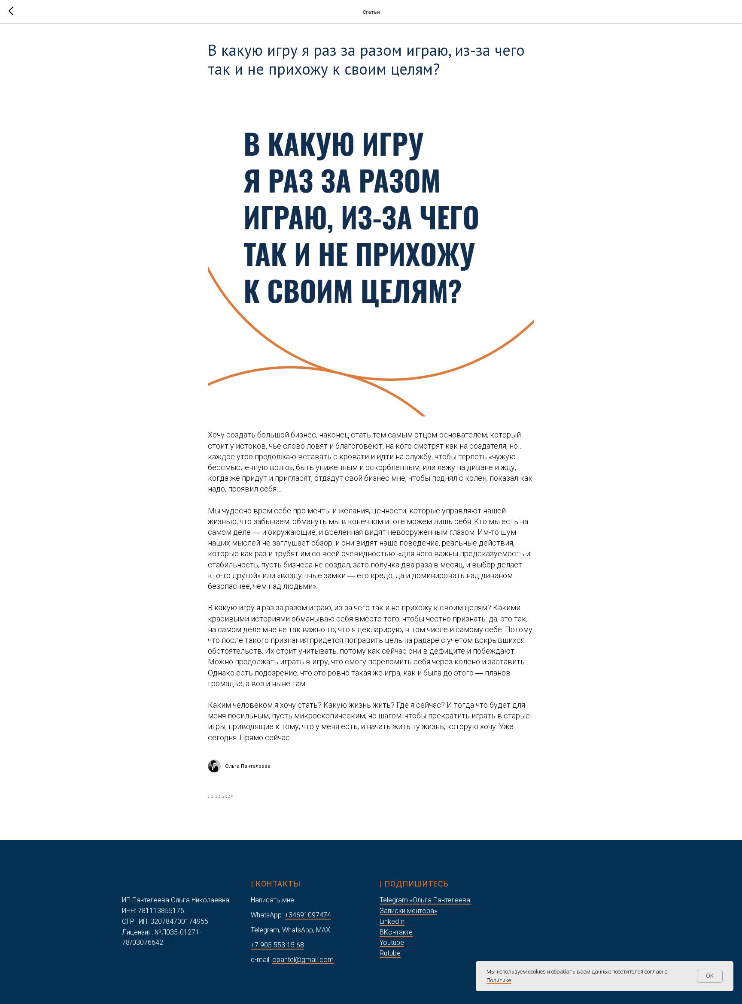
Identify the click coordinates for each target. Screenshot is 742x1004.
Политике (499, 980)
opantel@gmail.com (303, 960)
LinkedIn (392, 921)
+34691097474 (308, 915)
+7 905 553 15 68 (277, 945)
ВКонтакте (396, 932)
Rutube (390, 953)
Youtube (392, 942)
